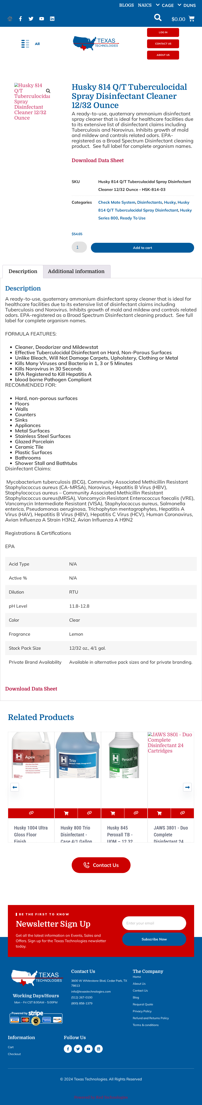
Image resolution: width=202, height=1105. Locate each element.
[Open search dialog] (158, 19)
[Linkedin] (52, 19)
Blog (136, 997)
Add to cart (142, 248)
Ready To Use (133, 217)
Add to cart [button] (66, 813)
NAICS (145, 5)
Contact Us (140, 990)
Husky (170, 202)
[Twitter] (31, 19)
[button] (166, 5)
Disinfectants (149, 202)
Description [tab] (23, 271)
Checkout (14, 1054)
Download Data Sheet (98, 160)
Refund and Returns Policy (151, 1018)
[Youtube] (42, 19)
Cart (11, 1047)
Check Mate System (116, 202)
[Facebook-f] (20, 19)
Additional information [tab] (76, 271)
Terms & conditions (146, 1025)
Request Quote (143, 1004)
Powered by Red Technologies (101, 1097)
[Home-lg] (10, 19)
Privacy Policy (142, 1011)
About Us (139, 983)
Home (137, 977)
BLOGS (126, 5)
